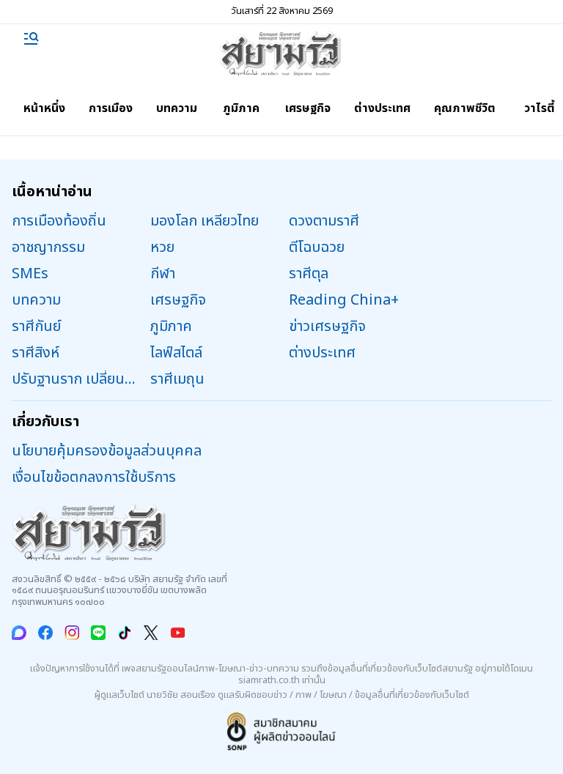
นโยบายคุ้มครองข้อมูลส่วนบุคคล (107, 451)
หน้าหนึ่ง (44, 108)
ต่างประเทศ (382, 108)
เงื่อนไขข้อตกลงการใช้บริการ (94, 477)
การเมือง (111, 108)
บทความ (176, 108)
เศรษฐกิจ (308, 108)
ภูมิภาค (241, 108)
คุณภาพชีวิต (465, 108)
